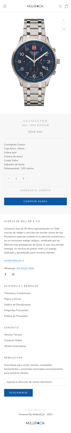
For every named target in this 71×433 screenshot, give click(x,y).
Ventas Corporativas (15, 346)
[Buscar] (60, 6)
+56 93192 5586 (25, 268)
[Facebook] (5, 274)
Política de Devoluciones (17, 304)
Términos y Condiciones (17, 293)
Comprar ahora (35, 201)
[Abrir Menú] (5, 6)
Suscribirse (18, 393)
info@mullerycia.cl (14, 260)
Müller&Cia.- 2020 (42, 414)
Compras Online (13, 340)
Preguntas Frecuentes (16, 310)
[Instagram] (13, 274)
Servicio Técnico (13, 334)
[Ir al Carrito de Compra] (66, 6)
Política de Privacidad (16, 316)
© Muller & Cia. (35, 410)
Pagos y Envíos (12, 298)
